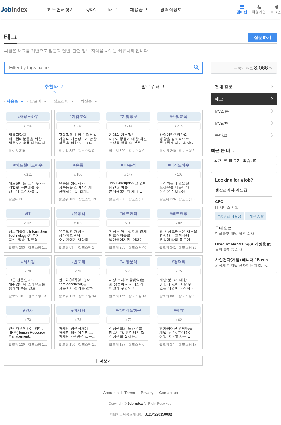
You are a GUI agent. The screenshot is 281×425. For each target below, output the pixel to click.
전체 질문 (223, 86)
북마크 (221, 135)
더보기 (105, 360)
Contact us (168, 392)
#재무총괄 (256, 216)
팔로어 (36, 101)
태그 (219, 98)
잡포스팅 (61, 101)
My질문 (222, 111)
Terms (129, 392)
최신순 (86, 101)
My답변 (222, 123)
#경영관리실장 (229, 216)
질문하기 (262, 37)
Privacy (147, 392)
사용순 (13, 101)
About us (111, 392)
